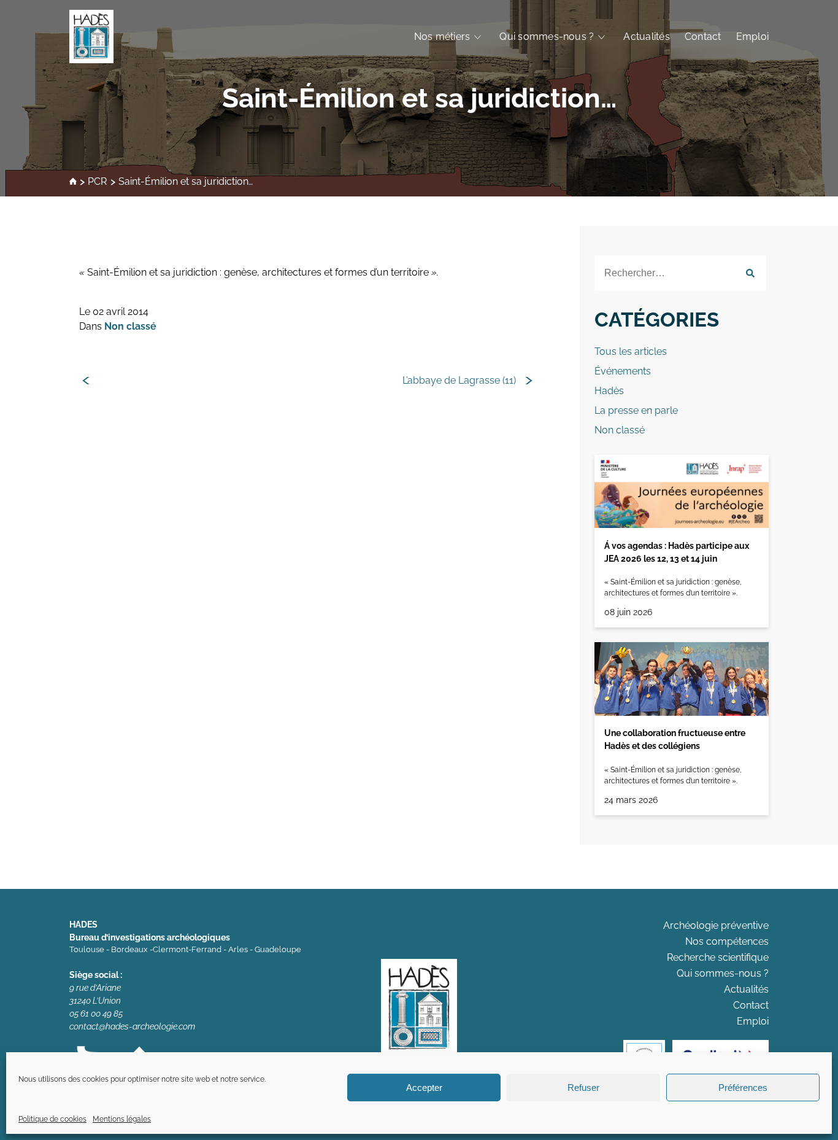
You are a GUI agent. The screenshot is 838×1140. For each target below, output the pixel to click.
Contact (703, 36)
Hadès (609, 391)
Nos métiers (442, 36)
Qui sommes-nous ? (546, 36)
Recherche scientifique (718, 957)
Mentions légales (122, 1119)
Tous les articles (630, 351)
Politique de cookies (52, 1119)
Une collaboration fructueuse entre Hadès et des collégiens (674, 739)
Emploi (752, 36)
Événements (622, 371)
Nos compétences (727, 941)
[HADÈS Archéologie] (91, 36)
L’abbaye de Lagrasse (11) (459, 380)
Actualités (646, 36)
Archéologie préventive (716, 925)
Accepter (424, 1087)
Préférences (742, 1087)
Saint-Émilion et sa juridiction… (419, 98)
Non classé (130, 326)
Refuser (583, 1087)
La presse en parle (636, 410)
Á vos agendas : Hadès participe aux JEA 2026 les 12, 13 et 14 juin (676, 552)
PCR (97, 182)
